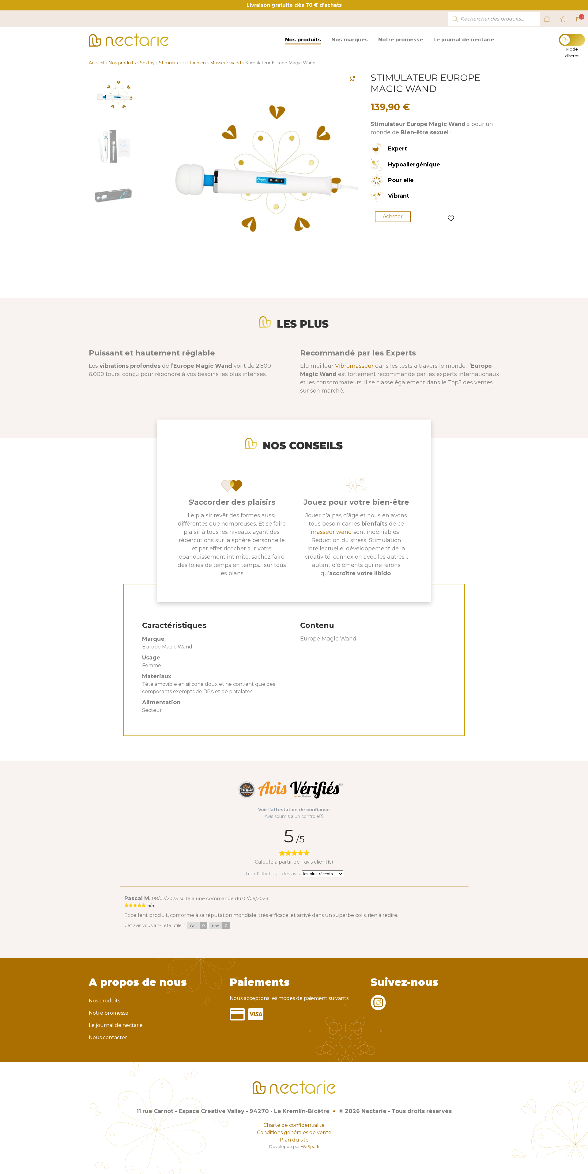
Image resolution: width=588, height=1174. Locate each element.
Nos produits (303, 39)
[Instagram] (378, 1006)
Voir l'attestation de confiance (294, 809)
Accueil (96, 63)
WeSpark (310, 1146)
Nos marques (349, 39)
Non (220, 925)
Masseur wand (225, 63)
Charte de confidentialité (294, 1125)
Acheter (393, 216)
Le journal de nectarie (463, 39)
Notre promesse (400, 39)
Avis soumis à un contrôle (292, 816)
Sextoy (147, 63)
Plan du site (294, 1140)
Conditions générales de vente (294, 1132)
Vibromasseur (354, 366)
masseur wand (331, 532)
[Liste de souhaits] (563, 19)
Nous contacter (108, 1037)
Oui (197, 925)
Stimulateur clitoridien (182, 63)
